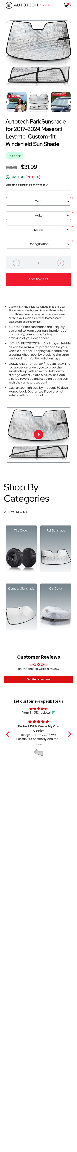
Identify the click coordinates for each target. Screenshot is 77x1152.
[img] (38, 709)
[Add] (60, 263)
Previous (3, 53)
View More (16, 512)
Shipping (11, 184)
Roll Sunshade (56, 530)
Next (74, 53)
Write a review (38, 679)
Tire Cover (21, 530)
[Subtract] (16, 263)
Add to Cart (38, 279)
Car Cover (56, 588)
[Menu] (8, 5)
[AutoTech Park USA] (37, 5)
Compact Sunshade (21, 588)
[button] (67, 5)
